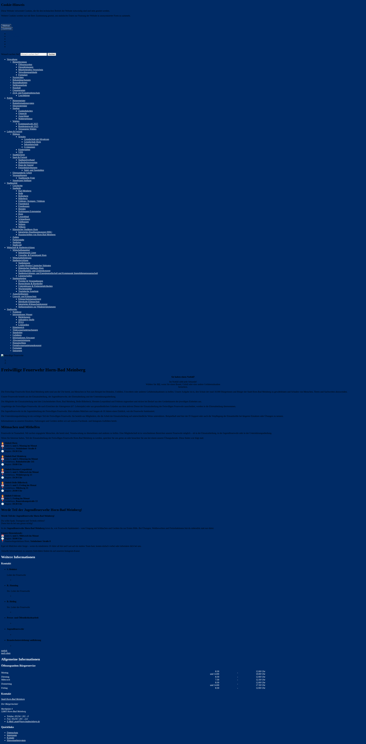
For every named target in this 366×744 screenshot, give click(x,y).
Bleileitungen (24, 317)
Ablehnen (6, 26)
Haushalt (17, 87)
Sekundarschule (31, 144)
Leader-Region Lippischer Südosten (34, 265)
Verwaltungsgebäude (27, 72)
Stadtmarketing (19, 278)
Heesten (22, 209)
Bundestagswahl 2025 (28, 126)
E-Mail (19, 580)
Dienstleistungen (25, 67)
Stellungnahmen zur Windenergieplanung (37, 307)
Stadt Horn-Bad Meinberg (13, 699)
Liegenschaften (25, 276)
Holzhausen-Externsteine (29, 211)
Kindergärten (24, 149)
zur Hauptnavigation (16, 39)
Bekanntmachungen (22, 80)
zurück (4, 650)
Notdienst (17, 312)
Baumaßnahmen (20, 82)
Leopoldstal (23, 216)
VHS (20, 152)
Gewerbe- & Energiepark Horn (32, 255)
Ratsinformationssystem (23, 103)
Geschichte (18, 185)
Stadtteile (17, 188)
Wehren (21, 224)
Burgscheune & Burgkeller (30, 283)
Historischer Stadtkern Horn (25, 229)
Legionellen (23, 325)
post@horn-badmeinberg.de (23, 721)
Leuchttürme (24, 95)
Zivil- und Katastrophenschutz (26, 93)
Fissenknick (23, 203)
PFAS (21, 322)
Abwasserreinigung (21, 340)
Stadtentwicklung (20, 260)
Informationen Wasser (22, 314)
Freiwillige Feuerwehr (17, 363)
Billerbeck (23, 198)
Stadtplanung (24, 263)
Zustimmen (7, 29)
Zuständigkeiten (25, 111)
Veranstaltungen (20, 175)
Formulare (23, 75)
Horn (20, 214)
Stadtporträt (12, 183)
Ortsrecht (22, 113)
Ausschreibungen (20, 294)
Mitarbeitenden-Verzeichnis (30, 69)
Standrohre (17, 332)
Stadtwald (17, 245)
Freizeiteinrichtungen (27, 167)
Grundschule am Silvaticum (36, 139)
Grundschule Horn (32, 142)
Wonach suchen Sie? (10, 54)
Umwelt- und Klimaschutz (24, 296)
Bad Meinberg (24, 191)
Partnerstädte (18, 240)
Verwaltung (12, 59)
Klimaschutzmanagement (29, 299)
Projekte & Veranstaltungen (30, 281)
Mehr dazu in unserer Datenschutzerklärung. (23, 20)
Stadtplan (17, 242)
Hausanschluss (19, 343)
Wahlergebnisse (25, 118)
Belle (20, 193)
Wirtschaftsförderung (22, 258)
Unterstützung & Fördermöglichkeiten (35, 286)
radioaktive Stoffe (26, 319)
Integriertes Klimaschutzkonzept (32, 304)
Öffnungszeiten (25, 64)
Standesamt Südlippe (22, 180)
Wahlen (16, 121)
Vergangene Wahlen (27, 129)
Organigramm (19, 90)
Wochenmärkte (25, 288)
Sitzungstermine (20, 106)
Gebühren (17, 335)
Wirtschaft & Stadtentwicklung (21, 247)
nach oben (5, 653)
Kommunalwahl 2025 (28, 124)
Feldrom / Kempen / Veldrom (31, 201)
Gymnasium (29, 147)
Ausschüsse (23, 116)
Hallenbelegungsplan (27, 162)
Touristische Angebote (28, 291)
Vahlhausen (23, 221)
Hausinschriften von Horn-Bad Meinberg (36, 234)
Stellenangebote (20, 85)
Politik (10, 98)
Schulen (22, 136)
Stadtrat (16, 108)
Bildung (16, 134)
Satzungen (17, 350)
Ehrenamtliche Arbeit (22, 173)
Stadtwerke (12, 309)
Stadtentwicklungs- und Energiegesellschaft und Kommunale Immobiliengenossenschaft (58, 273)
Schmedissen (24, 219)
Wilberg (21, 227)
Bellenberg (23, 196)
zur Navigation (13, 41)
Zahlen (16, 237)
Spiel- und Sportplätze (34, 170)
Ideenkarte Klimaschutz (29, 301)
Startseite (11, 360)
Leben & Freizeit (14, 131)
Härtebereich (18, 327)
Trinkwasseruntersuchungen (25, 330)
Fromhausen (23, 206)
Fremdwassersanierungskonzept (27, 345)
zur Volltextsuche (14, 36)
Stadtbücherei (19, 154)
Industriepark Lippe (27, 252)
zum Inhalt (11, 33)
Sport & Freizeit (20, 157)
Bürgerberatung (20, 62)
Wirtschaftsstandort (21, 250)
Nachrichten (18, 77)
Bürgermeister (19, 100)
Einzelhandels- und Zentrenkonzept (34, 270)
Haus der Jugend (25, 165)
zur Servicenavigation (16, 44)
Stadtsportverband (26, 160)
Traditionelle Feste (26, 178)
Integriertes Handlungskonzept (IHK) (35, 232)
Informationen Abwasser (24, 337)
